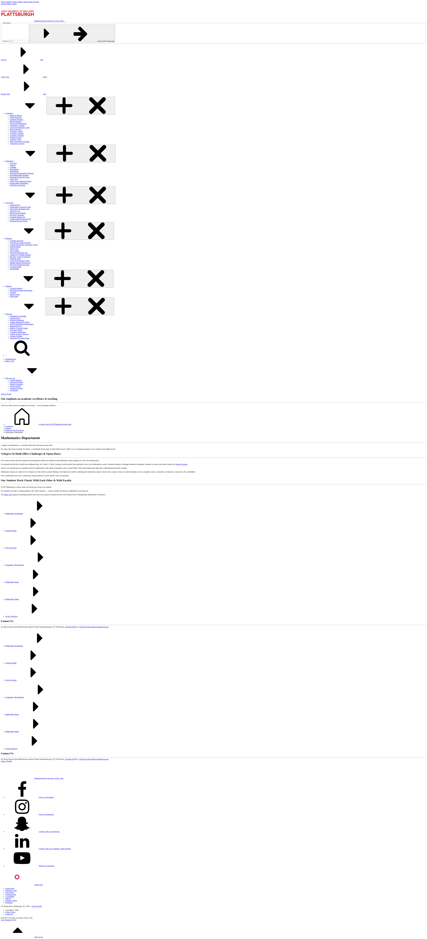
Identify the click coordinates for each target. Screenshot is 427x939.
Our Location (14, 251)
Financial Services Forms (18, 221)
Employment (9, 888)
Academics (9, 426)
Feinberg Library (16, 138)
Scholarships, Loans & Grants (20, 207)
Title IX (8, 898)
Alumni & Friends (16, 388)
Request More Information (19, 183)
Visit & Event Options (17, 185)
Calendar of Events (16, 241)
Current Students (16, 380)
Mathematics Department (14, 514)
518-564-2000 (36, 906)
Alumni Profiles (10, 531)
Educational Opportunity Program (22, 173)
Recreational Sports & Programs (21, 290)
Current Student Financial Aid (20, 219)
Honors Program (15, 130)
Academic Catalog (16, 132)
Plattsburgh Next (16, 326)
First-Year (13, 163)
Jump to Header (6, 2)
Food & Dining (15, 247)
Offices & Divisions (17, 320)
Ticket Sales (14, 296)
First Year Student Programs (19, 265)
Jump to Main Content (20, 2)
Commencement (15, 267)
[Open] (80, 106)
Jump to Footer (34, 2)
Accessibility (9, 896)
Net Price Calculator (17, 215)
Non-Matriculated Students (19, 175)
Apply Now (14, 179)
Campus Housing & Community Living (24, 245)
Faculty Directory (11, 616)
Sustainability (14, 269)
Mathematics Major (12, 582)
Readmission (14, 171)
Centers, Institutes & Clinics (19, 322)
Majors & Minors (16, 115)
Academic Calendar (17, 134)
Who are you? (10, 378)
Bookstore (9, 903)
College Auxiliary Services (19, 334)
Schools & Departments (18, 124)
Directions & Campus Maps (19, 338)
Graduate (13, 167)
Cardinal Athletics (16, 288)
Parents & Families (16, 382)
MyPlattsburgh (10, 359)
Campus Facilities (16, 336)
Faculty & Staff (15, 386)
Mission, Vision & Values (19, 328)
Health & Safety (15, 259)
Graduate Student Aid (17, 217)
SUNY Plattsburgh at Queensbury (22, 324)
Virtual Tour (14, 249)
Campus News (15, 318)
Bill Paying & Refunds (18, 213)
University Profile (16, 330)
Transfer (13, 165)
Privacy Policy (10, 912)
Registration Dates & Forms (19, 177)
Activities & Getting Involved (20, 243)
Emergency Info (11, 890)
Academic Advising (17, 136)
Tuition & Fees (15, 205)
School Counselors (16, 384)
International (14, 169)
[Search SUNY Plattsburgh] (22, 355)
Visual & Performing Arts (19, 253)
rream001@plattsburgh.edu (98, 627)
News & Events (10, 548)
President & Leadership (18, 316)
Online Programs (16, 118)
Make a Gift (9, 361)
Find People (9, 892)
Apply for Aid (15, 211)
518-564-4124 (84, 627)
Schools (8, 428)
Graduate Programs (16, 120)
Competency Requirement (14, 565)
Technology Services (17, 144)
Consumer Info (10, 894)
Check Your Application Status (20, 181)
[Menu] (64, 21)
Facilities (13, 292)
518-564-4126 (70, 627)
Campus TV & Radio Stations (20, 255)
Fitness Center (15, 294)
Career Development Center (19, 128)
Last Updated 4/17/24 (8, 920)
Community (14, 390)
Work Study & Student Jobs (19, 209)
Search (5, 41)
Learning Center (15, 140)
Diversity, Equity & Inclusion (20, 257)
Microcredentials (15, 122)
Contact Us (9, 914)
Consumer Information (18, 332)
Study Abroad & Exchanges (19, 142)
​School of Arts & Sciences (14, 430)
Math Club (8, 495)
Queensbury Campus (17, 126)
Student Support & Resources (20, 263)
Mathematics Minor (12, 599)
